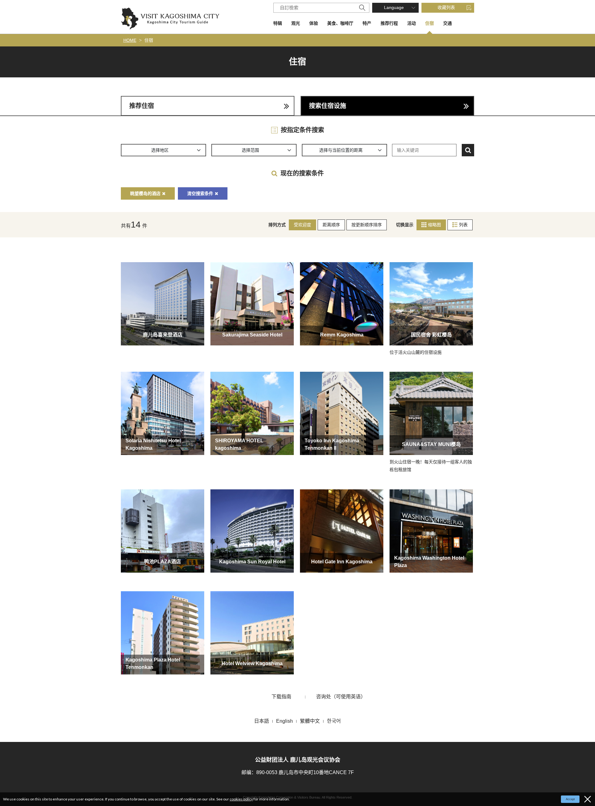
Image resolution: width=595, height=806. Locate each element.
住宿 (429, 23)
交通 (447, 23)
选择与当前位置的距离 (341, 150)
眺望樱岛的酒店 (145, 193)
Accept (570, 799)
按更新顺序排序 (366, 224)
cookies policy (241, 799)
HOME (129, 40)
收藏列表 (446, 7)
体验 (313, 23)
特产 (367, 23)
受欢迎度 (302, 224)
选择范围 (250, 150)
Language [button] (394, 7)
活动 (411, 23)
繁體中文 (310, 721)
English (284, 721)
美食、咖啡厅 (340, 23)
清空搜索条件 (200, 193)
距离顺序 (331, 224)
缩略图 (434, 224)
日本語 (261, 721)
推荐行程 (389, 23)
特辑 (277, 23)
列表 (463, 224)
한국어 (334, 721)
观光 (295, 23)
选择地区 (160, 150)
